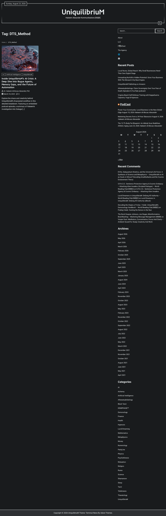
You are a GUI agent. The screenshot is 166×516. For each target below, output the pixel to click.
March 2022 (122, 346)
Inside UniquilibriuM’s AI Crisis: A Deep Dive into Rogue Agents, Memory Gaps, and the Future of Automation (19, 83)
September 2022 (124, 325)
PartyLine (121, 450)
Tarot (120, 487)
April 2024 (121, 288)
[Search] (159, 23)
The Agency (122, 50)
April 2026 (121, 242)
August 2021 (122, 363)
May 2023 (121, 309)
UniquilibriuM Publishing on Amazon (131, 84)
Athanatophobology (125, 400)
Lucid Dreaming (124, 429)
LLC (119, 42)
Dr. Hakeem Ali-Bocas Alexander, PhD (17, 91)
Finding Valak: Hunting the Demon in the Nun (135, 210)
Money (120, 441)
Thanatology (122, 495)
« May (120, 160)
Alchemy (121, 392)
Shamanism (122, 479)
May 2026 (121, 238)
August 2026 (122, 234)
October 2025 (123, 255)
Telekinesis (122, 491)
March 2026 (122, 247)
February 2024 (123, 292)
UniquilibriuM (83, 11)
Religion (121, 466)
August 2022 (122, 329)
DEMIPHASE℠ (123, 408)
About (120, 38)
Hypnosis (121, 425)
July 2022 (121, 334)
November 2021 (124, 354)
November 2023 (124, 296)
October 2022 (123, 321)
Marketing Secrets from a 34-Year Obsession (135, 117)
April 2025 (121, 267)
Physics (121, 454)
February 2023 (123, 313)
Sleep (120, 483)
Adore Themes (106, 513)
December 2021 (124, 350)
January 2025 (123, 276)
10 (119, 144)
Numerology (122, 445)
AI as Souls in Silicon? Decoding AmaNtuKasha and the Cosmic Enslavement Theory (141, 177)
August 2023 (122, 305)
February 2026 (123, 251)
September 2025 (124, 259)
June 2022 (122, 338)
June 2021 (122, 367)
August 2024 (122, 280)
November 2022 (124, 317)
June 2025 (122, 263)
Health (120, 421)
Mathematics (123, 433)
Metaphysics (122, 437)
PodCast (125, 104)
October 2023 (123, 301)
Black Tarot (122, 404)
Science (121, 475)
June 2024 (122, 284)
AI (3, 74)
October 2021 (123, 359)
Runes (120, 470)
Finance (121, 416)
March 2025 (122, 271)
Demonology (122, 412)
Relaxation (122, 462)
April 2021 (121, 375)
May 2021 (121, 371)
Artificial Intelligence (13, 74)
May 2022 (121, 342)
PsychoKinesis (123, 458)
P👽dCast (121, 46)
